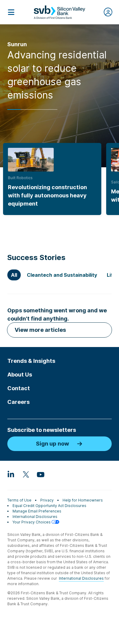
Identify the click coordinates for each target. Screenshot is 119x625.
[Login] (108, 12)
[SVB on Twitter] (25, 474)
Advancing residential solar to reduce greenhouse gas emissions (56, 75)
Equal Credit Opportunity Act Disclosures (49, 505)
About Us (19, 374)
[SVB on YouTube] (40, 474)
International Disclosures (35, 516)
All (14, 275)
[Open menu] (11, 12)
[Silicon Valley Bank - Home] (59, 12)
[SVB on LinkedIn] (11, 474)
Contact (18, 388)
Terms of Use (19, 500)
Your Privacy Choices (32, 522)
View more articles (40, 330)
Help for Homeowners (83, 500)
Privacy (47, 500)
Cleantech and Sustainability (62, 275)
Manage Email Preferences (37, 511)
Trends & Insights (31, 361)
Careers (18, 402)
